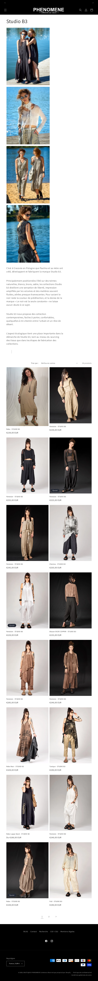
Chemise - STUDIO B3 (57, 564)
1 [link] (42, 916)
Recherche (43, 931)
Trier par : (35, 363)
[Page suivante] (56, 916)
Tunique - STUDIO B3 (57, 767)
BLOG (25, 931)
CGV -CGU (54, 931)
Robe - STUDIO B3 (13, 429)
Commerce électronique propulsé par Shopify (55, 972)
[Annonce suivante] (93, 3)
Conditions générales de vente (81, 975)
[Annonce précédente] (5, 3)
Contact (33, 931)
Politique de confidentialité (82, 972)
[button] (5, 10)
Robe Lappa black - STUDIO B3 (18, 834)
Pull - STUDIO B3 (56, 901)
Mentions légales (67, 931)
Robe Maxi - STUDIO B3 (15, 767)
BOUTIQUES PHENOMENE (31, 972)
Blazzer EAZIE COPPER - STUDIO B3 (63, 632)
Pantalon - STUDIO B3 (58, 427)
